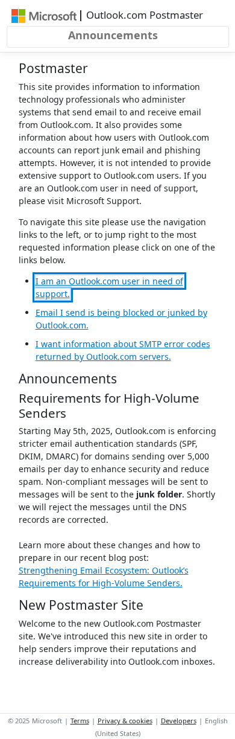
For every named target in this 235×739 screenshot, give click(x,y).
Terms (79, 720)
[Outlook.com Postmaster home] (44, 15)
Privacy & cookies (125, 720)
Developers (178, 720)
